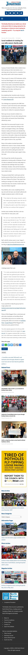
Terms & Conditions (9, 620)
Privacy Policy (7, 622)
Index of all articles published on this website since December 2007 (13, 509)
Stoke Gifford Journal (9, 637)
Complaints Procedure (9, 602)
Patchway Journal (8, 635)
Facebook (22, 320)
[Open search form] (26, 19)
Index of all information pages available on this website (13, 539)
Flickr (3, 322)
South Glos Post (8, 639)
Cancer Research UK (8, 99)
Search (22, 30)
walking (4, 352)
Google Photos (8, 322)
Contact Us (7, 624)
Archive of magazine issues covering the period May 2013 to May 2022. (13, 586)
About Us (6, 618)
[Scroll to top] (25, 652)
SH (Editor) (18, 38)
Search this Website (9, 626)
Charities (4, 348)
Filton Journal (7, 633)
